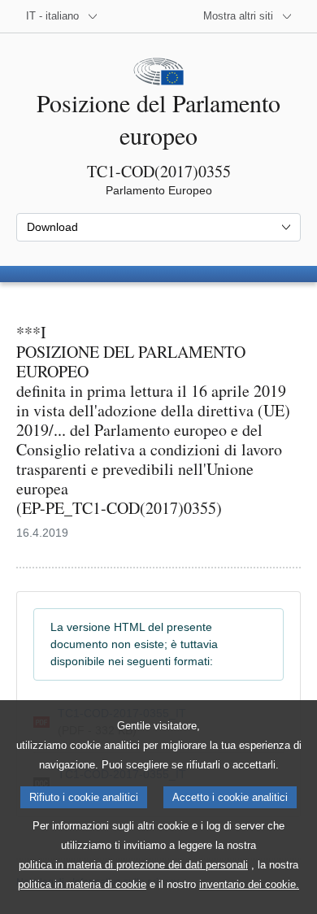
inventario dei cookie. (249, 884)
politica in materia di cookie (82, 884)
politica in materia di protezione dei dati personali (133, 865)
